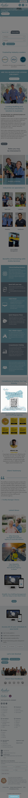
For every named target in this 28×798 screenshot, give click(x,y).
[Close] (26, 384)
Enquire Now (14, 796)
